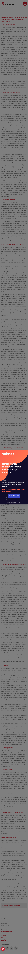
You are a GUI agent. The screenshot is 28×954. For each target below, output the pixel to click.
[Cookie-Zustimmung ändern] (3, 949)
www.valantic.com (14, 495)
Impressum (19, 502)
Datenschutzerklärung (11, 502)
